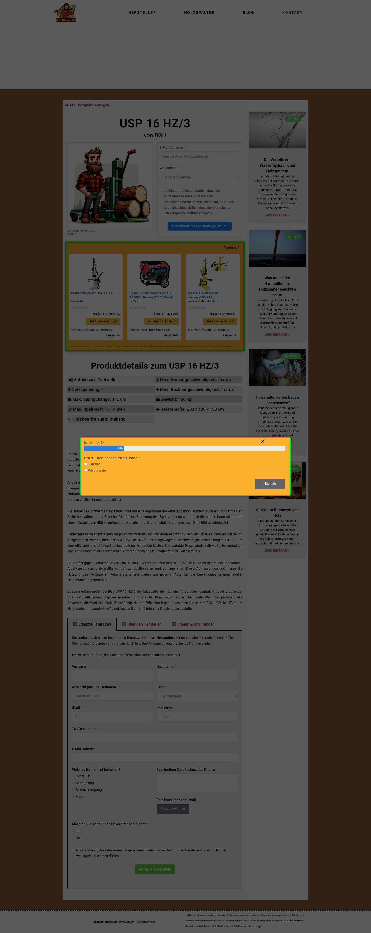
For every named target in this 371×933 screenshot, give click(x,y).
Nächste (269, 484)
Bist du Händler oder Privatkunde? (110, 458)
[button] (263, 441)
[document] (185, 466)
